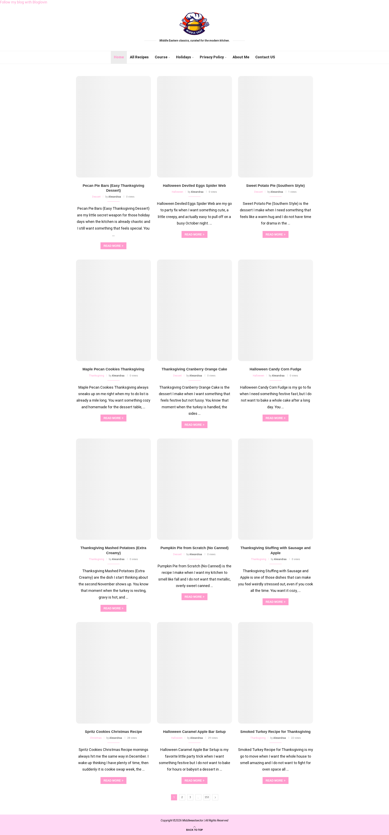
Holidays (183, 57)
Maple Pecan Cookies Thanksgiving (113, 369)
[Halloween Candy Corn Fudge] (275, 310)
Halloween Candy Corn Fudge (275, 369)
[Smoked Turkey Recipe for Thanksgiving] (275, 673)
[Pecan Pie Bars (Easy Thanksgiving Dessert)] (113, 126)
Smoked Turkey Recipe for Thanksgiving (275, 732)
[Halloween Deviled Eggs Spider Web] (194, 126)
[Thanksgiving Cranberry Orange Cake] (194, 310)
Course (161, 57)
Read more (112, 245)
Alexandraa (114, 196)
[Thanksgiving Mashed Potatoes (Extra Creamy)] (113, 489)
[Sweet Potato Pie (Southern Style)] (275, 126)
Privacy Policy (212, 57)
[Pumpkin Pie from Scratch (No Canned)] (194, 489)
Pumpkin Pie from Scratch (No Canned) (194, 548)
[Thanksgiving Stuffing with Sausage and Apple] (275, 489)
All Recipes (139, 57)
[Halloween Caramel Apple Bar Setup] (194, 673)
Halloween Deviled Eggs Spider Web (194, 186)
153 (207, 797)
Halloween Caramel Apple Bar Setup (194, 732)
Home (119, 57)
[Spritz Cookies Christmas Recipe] (113, 673)
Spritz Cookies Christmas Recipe (113, 732)
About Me (241, 57)
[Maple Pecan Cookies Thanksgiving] (113, 310)
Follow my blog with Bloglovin (23, 2)
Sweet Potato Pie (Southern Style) (275, 186)
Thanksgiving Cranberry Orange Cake (194, 369)
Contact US (265, 57)
